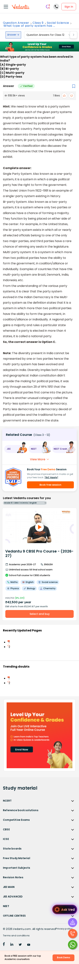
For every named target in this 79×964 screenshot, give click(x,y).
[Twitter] (20, 944)
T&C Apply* (51, 477)
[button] (15, 449)
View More (37, 459)
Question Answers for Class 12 (45, 35)
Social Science (58, 23)
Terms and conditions (16, 935)
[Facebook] (4, 944)
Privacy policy (64, 928)
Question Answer (16, 23)
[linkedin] (11, 944)
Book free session (50, 485)
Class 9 (38, 23)
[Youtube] (28, 944)
